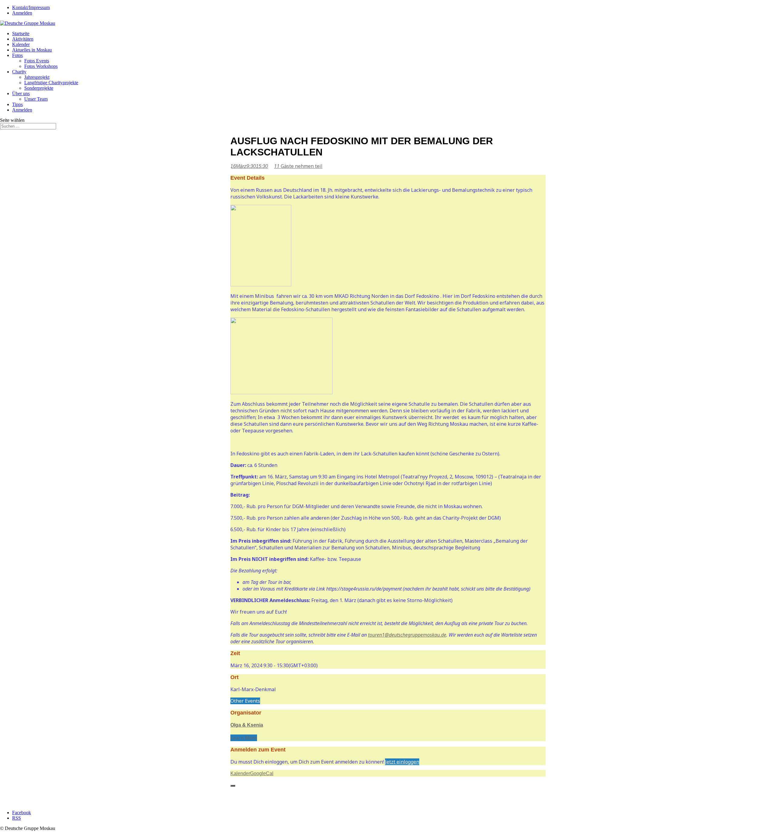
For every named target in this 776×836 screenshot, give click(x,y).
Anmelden (22, 12)
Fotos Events (36, 60)
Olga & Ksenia (246, 725)
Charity (19, 71)
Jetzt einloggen (402, 761)
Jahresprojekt (36, 77)
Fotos (17, 55)
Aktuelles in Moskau (32, 49)
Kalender (21, 44)
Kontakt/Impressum (31, 7)
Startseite (20, 33)
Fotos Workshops (41, 66)
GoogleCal (261, 773)
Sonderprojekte (38, 88)
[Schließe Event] (232, 786)
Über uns (21, 93)
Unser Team (36, 99)
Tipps (17, 104)
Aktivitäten (22, 39)
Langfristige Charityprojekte (51, 82)
